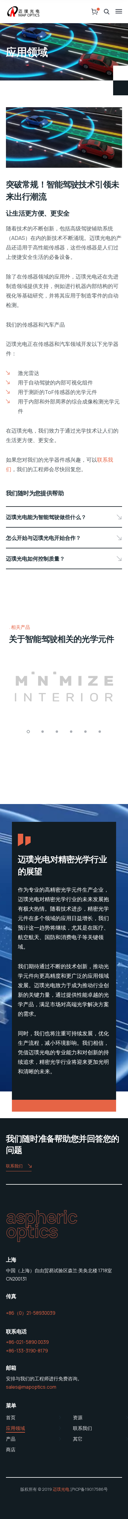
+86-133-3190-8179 (27, 1350)
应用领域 (15, 1428)
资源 (77, 1417)
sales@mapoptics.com (31, 1387)
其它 (77, 1439)
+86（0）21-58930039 (30, 1313)
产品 (10, 1439)
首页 (10, 1417)
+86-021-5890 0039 (27, 1342)
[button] (28, 731)
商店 (10, 1449)
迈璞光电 (61, 1489)
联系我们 (14, 1166)
